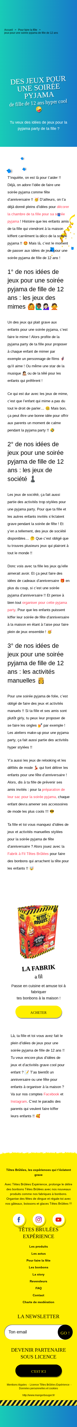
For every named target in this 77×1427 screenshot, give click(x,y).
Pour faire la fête (38, 1281)
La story (38, 1295)
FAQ (39, 1309)
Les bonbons (38, 1288)
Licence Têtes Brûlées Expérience (50, 1406)
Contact (38, 1316)
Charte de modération (38, 1323)
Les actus (38, 1274)
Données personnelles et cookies (38, 1409)
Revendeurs (38, 1302)
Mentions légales (17, 1406)
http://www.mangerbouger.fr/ (38, 1416)
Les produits (38, 1268)
